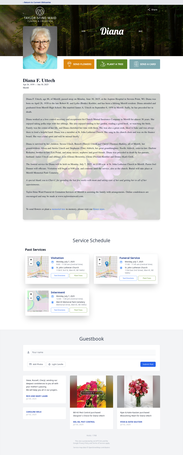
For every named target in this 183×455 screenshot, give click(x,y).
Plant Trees (78, 275)
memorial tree (58, 209)
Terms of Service (99, 443)
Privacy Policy (84, 443)
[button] (38, 264)
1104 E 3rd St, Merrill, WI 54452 (70, 270)
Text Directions (59, 275)
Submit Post (148, 364)
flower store (98, 209)
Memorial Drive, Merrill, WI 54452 (71, 304)
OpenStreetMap (94, 447)
